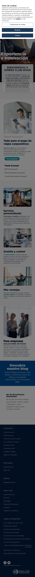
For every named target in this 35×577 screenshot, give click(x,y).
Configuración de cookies (17, 24)
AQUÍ (18, 19)
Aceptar (17, 35)
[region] (17, 19)
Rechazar (17, 30)
